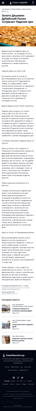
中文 (18, 381)
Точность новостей (18, 398)
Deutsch (18, 384)
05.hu (9, 407)
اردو (25, 381)
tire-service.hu (18, 407)
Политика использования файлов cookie (13, 396)
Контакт (6, 394)
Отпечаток (11, 394)
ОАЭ (21, 367)
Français (12, 384)
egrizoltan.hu (29, 407)
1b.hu (24, 407)
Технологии (27, 367)
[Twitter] (22, 378)
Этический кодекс (28, 396)
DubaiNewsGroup (15, 355)
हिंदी (21, 381)
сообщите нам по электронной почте (11, 289)
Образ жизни (15, 367)
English (13, 381)
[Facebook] (14, 378)
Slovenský (31, 384)
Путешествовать (13, 370)
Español (29, 381)
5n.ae (13, 407)
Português (5, 384)
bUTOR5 (5, 407)
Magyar (24, 384)
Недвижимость (23, 370)
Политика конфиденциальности (23, 394)
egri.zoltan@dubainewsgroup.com (9, 293)
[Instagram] (18, 378)
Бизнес (7, 367)
